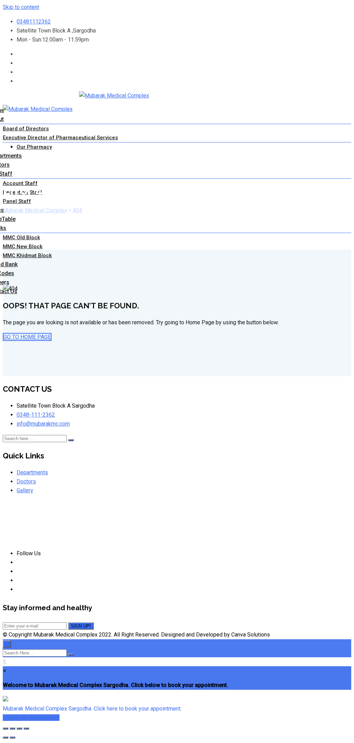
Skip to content (21, 7)
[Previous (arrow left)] (5, 737)
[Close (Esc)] (5, 728)
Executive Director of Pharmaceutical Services (60, 137)
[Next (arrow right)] (12, 737)
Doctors (26, 481)
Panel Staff (17, 201)
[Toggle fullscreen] (19, 728)
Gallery (25, 490)
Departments (32, 472)
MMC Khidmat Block (27, 255)
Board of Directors (26, 129)
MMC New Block (23, 246)
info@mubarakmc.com (43, 423)
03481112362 (34, 21)
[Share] (12, 728)
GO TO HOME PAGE (27, 337)
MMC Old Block (21, 237)
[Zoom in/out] (26, 728)
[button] (177, 704)
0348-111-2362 (36, 414)
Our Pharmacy (34, 147)
